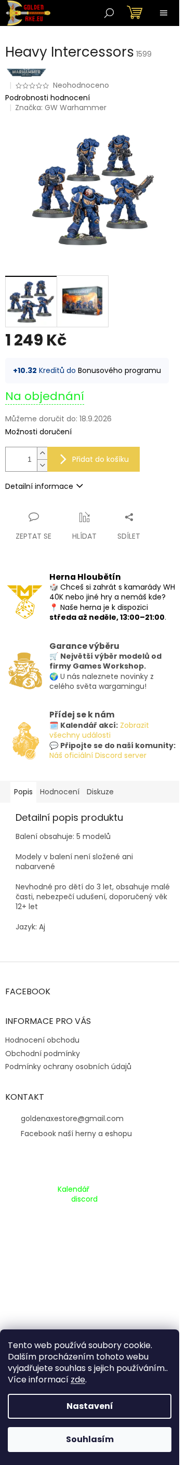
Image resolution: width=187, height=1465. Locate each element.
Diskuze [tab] (100, 792)
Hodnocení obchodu (42, 1040)
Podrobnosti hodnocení (47, 98)
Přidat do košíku (100, 459)
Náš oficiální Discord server (97, 755)
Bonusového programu (119, 370)
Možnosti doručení (38, 432)
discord (84, 1199)
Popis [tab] (23, 792)
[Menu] (163, 13)
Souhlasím (90, 1439)
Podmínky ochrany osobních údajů (68, 1066)
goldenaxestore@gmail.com (72, 1118)
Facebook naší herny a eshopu (76, 1133)
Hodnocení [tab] (59, 792)
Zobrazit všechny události (99, 730)
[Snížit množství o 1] (42, 465)
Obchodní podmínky (42, 1053)
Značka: (60, 107)
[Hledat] (109, 13)
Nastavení (89, 1406)
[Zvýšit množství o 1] (42, 453)
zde (78, 1380)
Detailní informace (39, 486)
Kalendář (73, 1189)
